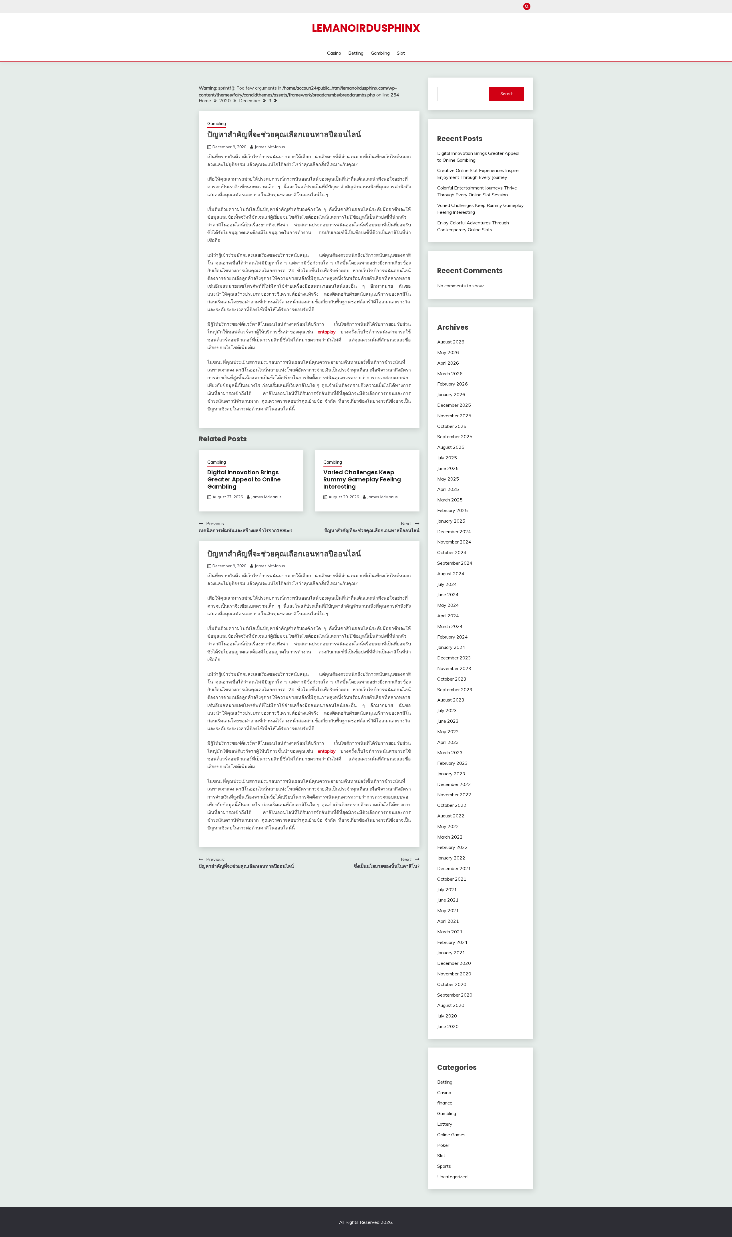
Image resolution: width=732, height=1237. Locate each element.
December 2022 (454, 784)
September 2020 (454, 995)
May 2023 (448, 731)
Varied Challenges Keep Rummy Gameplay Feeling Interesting (362, 479)
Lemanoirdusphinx (366, 28)
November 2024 (454, 542)
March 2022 (450, 837)
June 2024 (448, 594)
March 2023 (450, 752)
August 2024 (450, 573)
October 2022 (451, 805)
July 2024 (447, 584)
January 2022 (451, 858)
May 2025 (448, 479)
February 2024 (452, 637)
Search (507, 93)
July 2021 (447, 889)
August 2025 (450, 447)
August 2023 (450, 700)
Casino (334, 53)
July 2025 (447, 458)
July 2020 (447, 1016)
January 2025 (451, 521)
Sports (444, 1166)
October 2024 (451, 552)
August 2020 (450, 1005)
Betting (355, 53)
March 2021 (450, 931)
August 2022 (450, 816)
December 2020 (454, 963)
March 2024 (450, 626)
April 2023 (448, 742)
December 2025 (454, 405)
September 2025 (454, 436)
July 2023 (447, 710)
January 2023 (451, 773)
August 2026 (450, 342)
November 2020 (454, 974)
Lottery (444, 1124)
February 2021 (452, 942)
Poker (443, 1145)
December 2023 (454, 658)
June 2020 (448, 1026)
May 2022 (448, 826)
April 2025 (448, 489)
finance (444, 1103)
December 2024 (454, 531)
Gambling (380, 53)
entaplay (327, 332)
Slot (401, 53)
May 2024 (448, 605)
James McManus (269, 146)
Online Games (451, 1134)
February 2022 (452, 847)
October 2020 (451, 984)
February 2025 (452, 510)
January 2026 (451, 394)
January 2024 (451, 647)
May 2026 (448, 352)
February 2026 (452, 384)
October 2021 (451, 879)
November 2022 (454, 794)
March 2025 (450, 500)
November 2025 (454, 415)
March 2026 (450, 373)
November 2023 (454, 668)
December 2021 (454, 868)
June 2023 (448, 721)
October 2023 (451, 679)
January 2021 (451, 952)
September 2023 (454, 689)
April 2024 (448, 615)
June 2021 (448, 900)
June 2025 (448, 468)
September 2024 (454, 563)
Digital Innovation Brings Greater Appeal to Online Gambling (244, 479)
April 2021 (448, 921)
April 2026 (448, 363)
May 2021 (448, 910)
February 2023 (452, 763)
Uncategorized (452, 1176)
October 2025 (451, 426)
